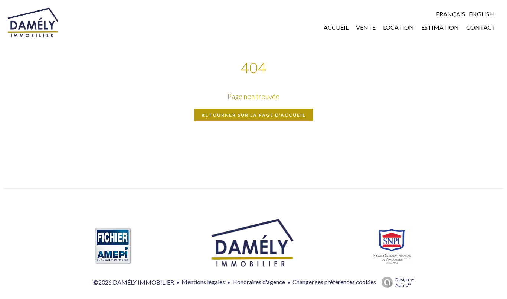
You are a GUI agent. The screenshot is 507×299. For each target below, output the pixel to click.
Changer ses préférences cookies (334, 281)
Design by (404, 282)
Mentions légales (203, 281)
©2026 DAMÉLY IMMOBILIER (133, 282)
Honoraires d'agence (258, 281)
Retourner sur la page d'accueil (253, 115)
